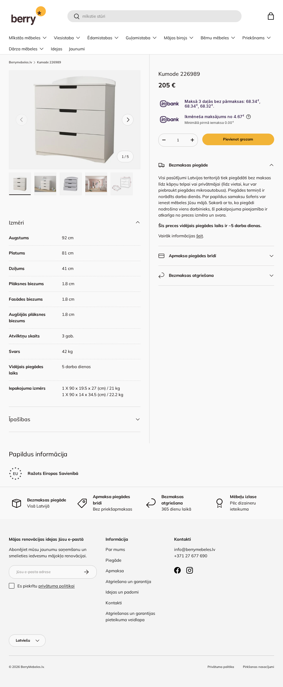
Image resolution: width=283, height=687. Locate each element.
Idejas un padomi (122, 592)
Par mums (115, 549)
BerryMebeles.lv (32, 667)
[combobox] (154, 16)
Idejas (56, 48)
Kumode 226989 (49, 62)
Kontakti (114, 602)
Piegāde (113, 560)
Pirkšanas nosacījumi (258, 667)
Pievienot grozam (238, 139)
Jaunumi (77, 48)
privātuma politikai (56, 586)
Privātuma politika (221, 667)
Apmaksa (115, 570)
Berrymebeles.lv (20, 62)
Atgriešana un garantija (128, 581)
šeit (199, 235)
